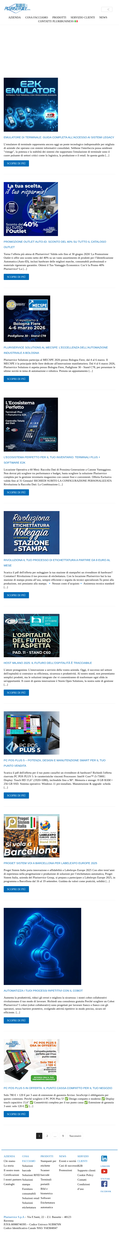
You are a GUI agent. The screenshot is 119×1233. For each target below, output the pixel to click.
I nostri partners (13, 1179)
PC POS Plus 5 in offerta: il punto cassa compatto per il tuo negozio (58, 1088)
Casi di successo (68, 1165)
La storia (9, 1165)
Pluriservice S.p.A (14, 1217)
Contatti (45, 21)
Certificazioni (11, 1174)
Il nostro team (11, 1170)
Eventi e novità (67, 1161)
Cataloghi (9, 1184)
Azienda (9, 1156)
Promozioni (65, 1170)
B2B (80, 1165)
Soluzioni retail (30, 1198)
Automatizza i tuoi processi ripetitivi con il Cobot (43, 990)
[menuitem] (76, 21)
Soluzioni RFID (31, 1175)
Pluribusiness (63, 21)
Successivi (75, 1135)
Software (46, 1198)
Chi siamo (9, 1161)
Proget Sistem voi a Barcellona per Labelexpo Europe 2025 (50, 863)
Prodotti (47, 1156)
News (62, 1156)
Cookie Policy (85, 1175)
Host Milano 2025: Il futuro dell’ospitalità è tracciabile (48, 662)
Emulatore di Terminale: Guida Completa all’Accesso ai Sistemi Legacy (59, 137)
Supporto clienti (86, 1170)
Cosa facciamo (36, 17)
